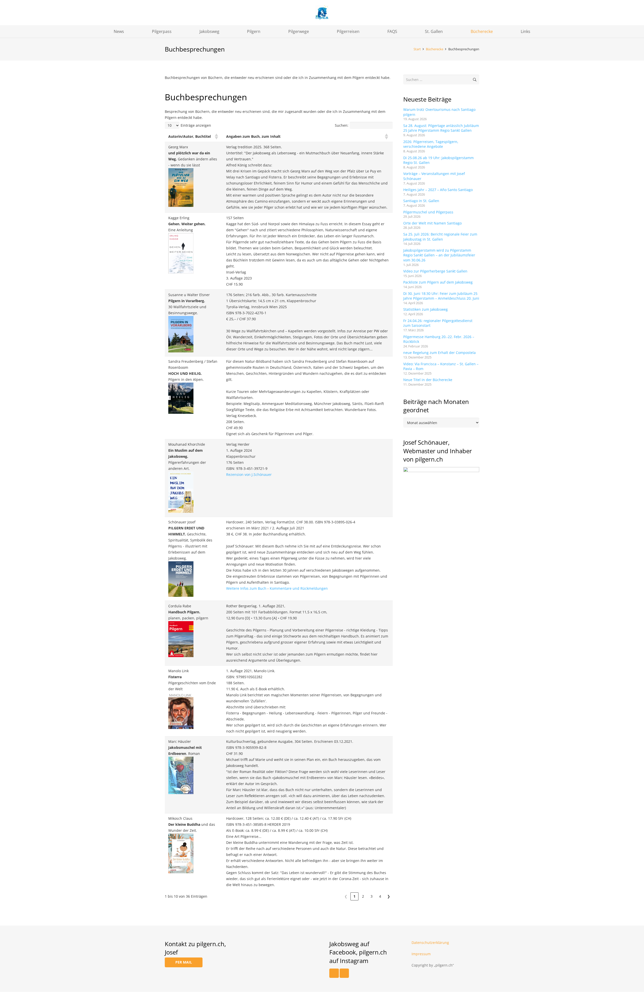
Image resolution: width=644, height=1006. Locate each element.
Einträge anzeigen (196, 125)
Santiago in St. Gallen (421, 200)
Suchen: (341, 125)
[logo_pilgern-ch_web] (322, 12)
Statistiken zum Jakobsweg (425, 309)
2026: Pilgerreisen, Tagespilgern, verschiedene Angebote (430, 144)
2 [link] (363, 896)
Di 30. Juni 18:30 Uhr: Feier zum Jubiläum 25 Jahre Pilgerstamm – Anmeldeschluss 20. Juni (441, 296)
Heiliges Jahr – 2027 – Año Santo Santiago (438, 189)
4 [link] (380, 896)
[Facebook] (334, 973)
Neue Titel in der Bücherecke (427, 379)
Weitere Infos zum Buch (246, 588)
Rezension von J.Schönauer (249, 474)
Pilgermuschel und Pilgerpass (428, 212)
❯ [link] (388, 896)
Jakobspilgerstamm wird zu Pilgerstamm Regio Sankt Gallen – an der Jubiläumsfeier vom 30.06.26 (439, 255)
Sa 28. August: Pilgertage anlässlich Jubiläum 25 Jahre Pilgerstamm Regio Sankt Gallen (441, 128)
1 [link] (354, 896)
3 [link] (372, 896)
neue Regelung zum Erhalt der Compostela (439, 352)
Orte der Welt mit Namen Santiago (432, 223)
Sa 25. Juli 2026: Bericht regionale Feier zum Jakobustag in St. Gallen (440, 237)
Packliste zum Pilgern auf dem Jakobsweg (438, 282)
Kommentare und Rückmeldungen (299, 588)
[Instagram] (344, 973)
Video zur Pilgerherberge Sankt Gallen (435, 271)
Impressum (421, 953)
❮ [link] (345, 896)
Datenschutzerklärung (430, 942)
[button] (127, 31)
